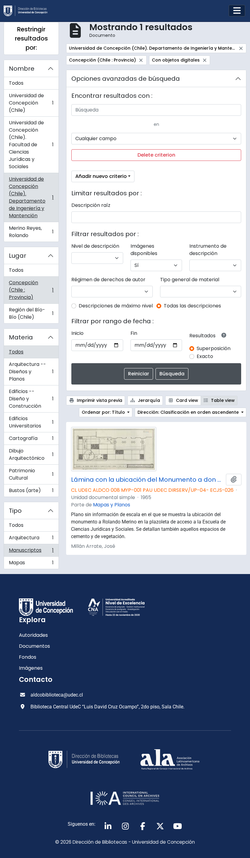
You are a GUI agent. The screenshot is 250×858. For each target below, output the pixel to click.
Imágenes (31, 668)
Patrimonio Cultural (31, 474)
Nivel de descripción (95, 246)
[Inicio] (28, 11)
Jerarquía (148, 400)
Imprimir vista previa (99, 400)
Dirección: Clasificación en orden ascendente (189, 412)
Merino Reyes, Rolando (31, 232)
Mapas (31, 564)
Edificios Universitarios (31, 422)
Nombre (21, 68)
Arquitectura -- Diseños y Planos (31, 371)
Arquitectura (31, 539)
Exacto (205, 356)
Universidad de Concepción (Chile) (31, 103)
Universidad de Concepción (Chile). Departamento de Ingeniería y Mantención (31, 197)
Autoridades (33, 635)
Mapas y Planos (111, 504)
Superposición (213, 348)
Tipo (15, 510)
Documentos (34, 646)
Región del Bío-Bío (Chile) (31, 313)
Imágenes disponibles (143, 250)
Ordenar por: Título (104, 412)
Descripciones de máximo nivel (116, 305)
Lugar (17, 255)
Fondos (27, 657)
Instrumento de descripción (208, 250)
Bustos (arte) (31, 492)
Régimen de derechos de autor (108, 279)
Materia (21, 337)
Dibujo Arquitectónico (31, 454)
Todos (16, 83)
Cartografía (31, 440)
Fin (133, 333)
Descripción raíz (90, 205)
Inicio (77, 333)
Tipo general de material (189, 279)
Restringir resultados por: (31, 38)
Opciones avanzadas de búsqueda (125, 78)
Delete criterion (156, 154)
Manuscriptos (31, 552)
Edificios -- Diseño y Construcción (31, 399)
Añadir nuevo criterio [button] (101, 176)
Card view (186, 400)
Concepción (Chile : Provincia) (31, 290)
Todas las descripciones (192, 305)
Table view (222, 400)
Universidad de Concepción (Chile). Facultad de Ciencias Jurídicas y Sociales (31, 144)
